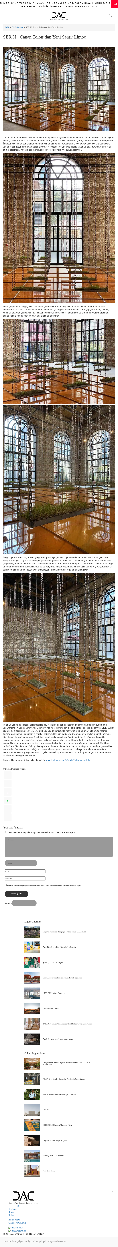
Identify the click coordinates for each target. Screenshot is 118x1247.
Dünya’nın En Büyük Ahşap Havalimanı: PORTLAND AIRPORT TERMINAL (67, 1064)
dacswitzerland (18, 1230)
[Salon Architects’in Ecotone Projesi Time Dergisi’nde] (32, 978)
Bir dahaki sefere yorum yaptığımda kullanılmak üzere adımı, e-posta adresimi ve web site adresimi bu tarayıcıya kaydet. (44, 886)
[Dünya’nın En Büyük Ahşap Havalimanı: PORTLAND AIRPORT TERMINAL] (32, 1064)
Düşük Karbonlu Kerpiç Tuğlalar (55, 1140)
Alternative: (8, 903)
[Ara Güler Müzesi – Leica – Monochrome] (32, 1039)
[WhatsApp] (8, 792)
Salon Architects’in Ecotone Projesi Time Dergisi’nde (62, 978)
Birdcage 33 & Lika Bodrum (53, 1156)
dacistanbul (17, 1227)
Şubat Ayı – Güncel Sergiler (53, 962)
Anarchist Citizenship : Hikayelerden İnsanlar (59, 947)
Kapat (114, 4)
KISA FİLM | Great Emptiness (54, 993)
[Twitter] (8, 783)
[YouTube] (18, 1206)
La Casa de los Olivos (51, 1008)
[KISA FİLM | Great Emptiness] (32, 993)
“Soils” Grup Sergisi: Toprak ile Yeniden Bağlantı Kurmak (64, 1079)
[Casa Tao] (32, 1110)
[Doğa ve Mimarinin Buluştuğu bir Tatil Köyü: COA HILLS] (32, 932)
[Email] (8, 817)
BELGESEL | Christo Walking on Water (57, 1125)
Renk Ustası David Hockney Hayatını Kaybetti (60, 1094)
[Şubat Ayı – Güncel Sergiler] (32, 962)
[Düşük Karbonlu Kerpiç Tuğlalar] (32, 1140)
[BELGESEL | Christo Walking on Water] (32, 1125)
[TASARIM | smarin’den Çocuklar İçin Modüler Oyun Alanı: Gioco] (32, 1024)
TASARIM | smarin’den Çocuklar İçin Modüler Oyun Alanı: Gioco (67, 1024)
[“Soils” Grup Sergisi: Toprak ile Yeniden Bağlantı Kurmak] (32, 1079)
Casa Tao (46, 1110)
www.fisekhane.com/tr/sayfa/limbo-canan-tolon (68, 759)
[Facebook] (8, 775)
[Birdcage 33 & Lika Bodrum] (32, 1156)
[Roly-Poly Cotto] (32, 1171)
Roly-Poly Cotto (49, 1171)
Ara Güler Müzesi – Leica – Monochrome (58, 1039)
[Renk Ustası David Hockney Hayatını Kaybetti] (32, 1094)
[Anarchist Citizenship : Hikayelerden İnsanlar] (32, 947)
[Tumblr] (8, 809)
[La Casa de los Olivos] (32, 1008)
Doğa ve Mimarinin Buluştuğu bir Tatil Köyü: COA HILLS (64, 932)
